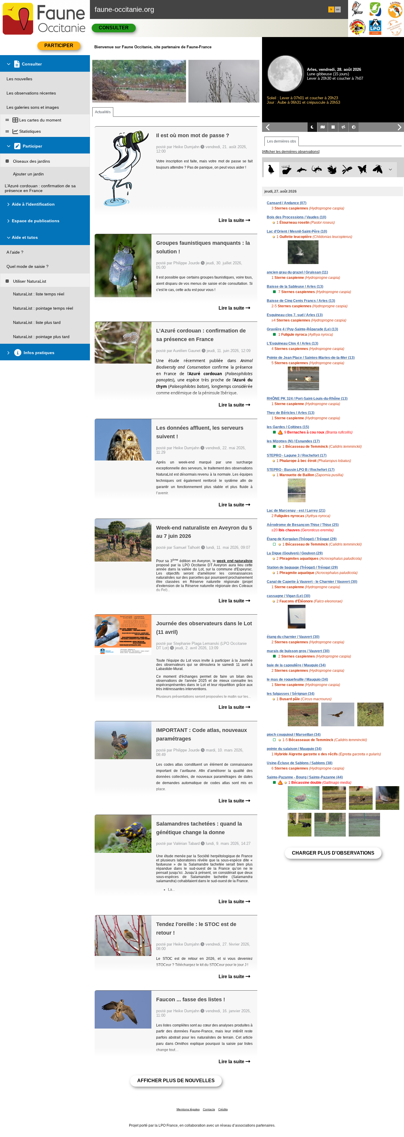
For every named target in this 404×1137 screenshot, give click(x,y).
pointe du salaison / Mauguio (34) (294, 749)
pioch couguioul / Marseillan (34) (294, 735)
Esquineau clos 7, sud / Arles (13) (295, 315)
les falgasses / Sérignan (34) (290, 694)
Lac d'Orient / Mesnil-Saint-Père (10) (297, 231)
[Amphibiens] (332, 169)
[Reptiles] (316, 169)
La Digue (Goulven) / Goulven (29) (295, 553)
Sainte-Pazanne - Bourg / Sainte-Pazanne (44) (305, 777)
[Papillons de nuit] (377, 169)
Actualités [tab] (103, 112)
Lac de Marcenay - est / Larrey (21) (296, 510)
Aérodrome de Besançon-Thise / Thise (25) (303, 525)
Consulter (114, 27)
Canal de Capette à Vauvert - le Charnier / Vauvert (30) (312, 582)
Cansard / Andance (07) (286, 203)
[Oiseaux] (271, 169)
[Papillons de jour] (362, 169)
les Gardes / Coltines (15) (288, 427)
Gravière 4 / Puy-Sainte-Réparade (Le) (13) (302, 329)
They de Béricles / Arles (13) (290, 413)
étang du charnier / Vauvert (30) (293, 637)
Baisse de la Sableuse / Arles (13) (295, 286)
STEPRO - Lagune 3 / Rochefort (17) (297, 455)
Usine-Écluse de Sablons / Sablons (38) (299, 763)
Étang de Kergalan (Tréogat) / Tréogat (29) (302, 539)
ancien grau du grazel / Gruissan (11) (297, 272)
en (337, 9)
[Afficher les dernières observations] (290, 152)
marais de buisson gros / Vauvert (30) (298, 651)
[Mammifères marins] (301, 169)
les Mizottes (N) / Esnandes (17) (293, 441)
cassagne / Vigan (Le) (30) (288, 596)
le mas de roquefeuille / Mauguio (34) (297, 679)
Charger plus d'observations (333, 852)
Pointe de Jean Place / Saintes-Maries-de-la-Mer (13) (311, 358)
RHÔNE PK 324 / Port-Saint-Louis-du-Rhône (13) (307, 398)
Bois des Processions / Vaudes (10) (296, 217)
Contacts (209, 1109)
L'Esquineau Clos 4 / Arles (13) (292, 343)
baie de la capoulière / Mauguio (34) (296, 665)
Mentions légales (188, 1109)
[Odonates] (347, 169)
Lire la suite (232, 220)
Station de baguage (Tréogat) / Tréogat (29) (302, 567)
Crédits (223, 1109)
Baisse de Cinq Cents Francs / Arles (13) (301, 301)
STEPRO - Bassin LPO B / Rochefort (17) (300, 470)
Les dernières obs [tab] (281, 141)
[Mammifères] (286, 169)
